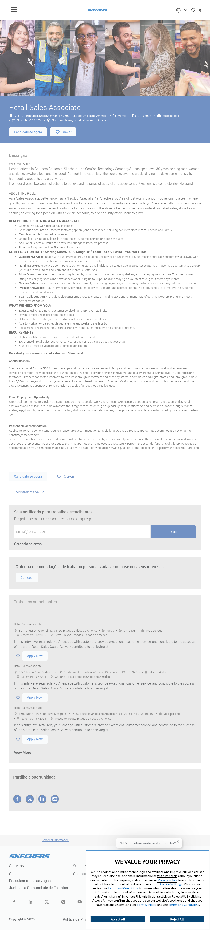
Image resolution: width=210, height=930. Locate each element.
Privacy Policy (167, 880)
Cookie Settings (171, 884)
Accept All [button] (118, 919)
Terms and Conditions (123, 888)
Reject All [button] (177, 919)
